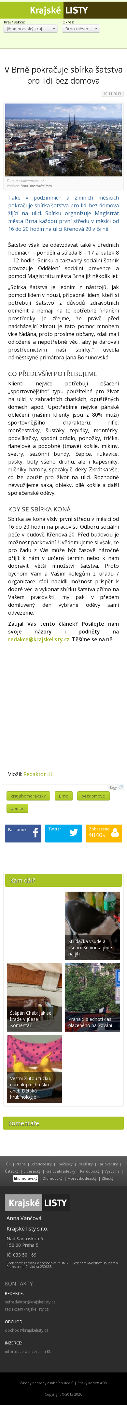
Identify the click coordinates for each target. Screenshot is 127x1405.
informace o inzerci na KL (28, 1351)
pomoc (17, 808)
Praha (21, 1164)
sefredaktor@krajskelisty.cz (30, 1302)
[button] (30, 28)
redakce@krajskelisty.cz (38, 639)
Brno (63, 796)
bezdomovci (93, 796)
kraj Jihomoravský (28, 796)
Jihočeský (65, 1164)
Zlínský (108, 1178)
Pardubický (90, 1171)
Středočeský (41, 1164)
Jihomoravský (25, 1178)
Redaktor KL (38, 774)
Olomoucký (52, 1178)
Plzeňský (85, 1164)
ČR (8, 1164)
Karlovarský (108, 1164)
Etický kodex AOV (92, 1383)
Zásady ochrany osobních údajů (47, 1383)
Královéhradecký (60, 1171)
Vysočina (112, 1171)
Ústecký (12, 1171)
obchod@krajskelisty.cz (26, 1330)
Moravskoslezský (82, 1178)
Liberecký (32, 1171)
